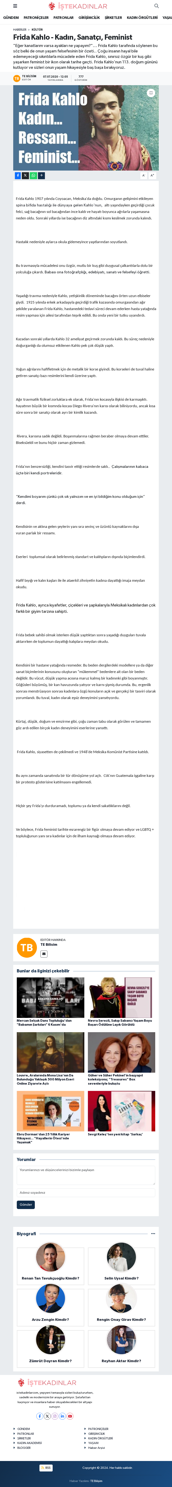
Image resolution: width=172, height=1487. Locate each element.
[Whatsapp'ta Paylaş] (33, 175)
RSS (48, 1467)
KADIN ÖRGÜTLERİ (142, 18)
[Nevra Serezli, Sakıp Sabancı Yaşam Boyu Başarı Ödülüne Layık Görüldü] (121, 997)
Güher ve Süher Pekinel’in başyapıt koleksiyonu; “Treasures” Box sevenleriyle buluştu (115, 1079)
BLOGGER (24, 1447)
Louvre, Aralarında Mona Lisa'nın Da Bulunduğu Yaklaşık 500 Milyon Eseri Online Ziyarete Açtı (45, 1079)
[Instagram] (54, 1416)
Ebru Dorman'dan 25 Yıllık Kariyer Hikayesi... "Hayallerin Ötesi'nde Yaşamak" (43, 1138)
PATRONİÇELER (36, 18)
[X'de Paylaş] (25, 175)
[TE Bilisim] (27, 947)
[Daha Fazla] (41, 175)
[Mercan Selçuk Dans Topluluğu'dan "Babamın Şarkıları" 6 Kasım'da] (50, 997)
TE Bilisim (48, 945)
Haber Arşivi (96, 1447)
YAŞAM (93, 1443)
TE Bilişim (96, 1481)
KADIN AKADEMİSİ (29, 1443)
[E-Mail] (43, 954)
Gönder (26, 1205)
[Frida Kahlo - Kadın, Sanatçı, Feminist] (86, 128)
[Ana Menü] (15, 6)
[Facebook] (39, 1416)
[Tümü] (153, 1234)
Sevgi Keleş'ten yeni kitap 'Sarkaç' (115, 1134)
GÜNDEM (11, 18)
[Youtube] (69, 1416)
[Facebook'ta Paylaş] (18, 175)
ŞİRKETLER (113, 18)
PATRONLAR (63, 18)
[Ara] (156, 6)
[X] (47, 1416)
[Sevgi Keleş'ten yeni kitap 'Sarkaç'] (121, 1111)
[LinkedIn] (62, 1416)
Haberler (19, 29)
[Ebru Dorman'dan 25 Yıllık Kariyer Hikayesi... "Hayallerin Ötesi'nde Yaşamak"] (50, 1111)
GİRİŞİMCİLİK (89, 18)
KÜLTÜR (37, 29)
